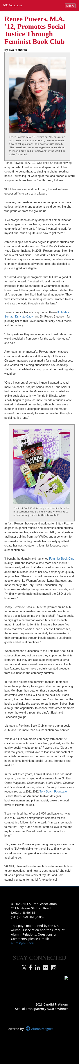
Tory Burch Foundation (54, 791)
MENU (71, 5)
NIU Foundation (13, 5)
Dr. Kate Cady (24, 316)
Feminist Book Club (61, 558)
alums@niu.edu (22, 943)
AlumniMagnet (41, 1029)
